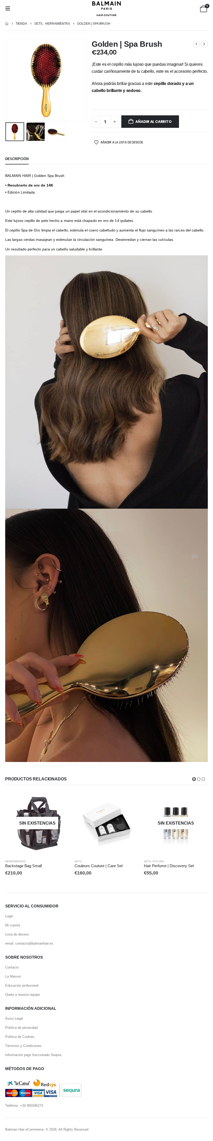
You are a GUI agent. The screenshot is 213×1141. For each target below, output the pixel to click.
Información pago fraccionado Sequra (33, 1055)
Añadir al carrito (153, 121)
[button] (9, 8)
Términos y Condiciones (23, 1046)
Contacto (12, 967)
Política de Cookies (20, 1037)
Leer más (60, 799)
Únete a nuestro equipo (22, 995)
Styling (158, 861)
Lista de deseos (17, 934)
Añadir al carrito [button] (130, 799)
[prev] (196, 44)
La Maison (13, 976)
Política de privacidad (21, 1028)
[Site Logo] (106, 8)
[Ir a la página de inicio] (6, 24)
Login (9, 916)
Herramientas (15, 861)
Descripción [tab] (17, 159)
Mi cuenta (12, 925)
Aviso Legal (14, 1018)
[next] (204, 44)
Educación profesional (21, 985)
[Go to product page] (107, 823)
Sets (78, 861)
